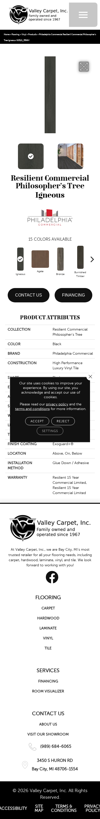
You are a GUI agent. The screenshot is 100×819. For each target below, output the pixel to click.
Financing (73, 295)
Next (92, 153)
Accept (37, 421)
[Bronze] (60, 259)
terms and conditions (32, 409)
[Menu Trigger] (83, 15)
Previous (7, 153)
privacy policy (57, 404)
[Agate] (40, 259)
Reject (63, 421)
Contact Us (28, 295)
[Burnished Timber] (80, 257)
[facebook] (52, 577)
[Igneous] (20, 259)
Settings (50, 431)
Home (6, 34)
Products (32, 34)
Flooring (15, 34)
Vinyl (24, 34)
